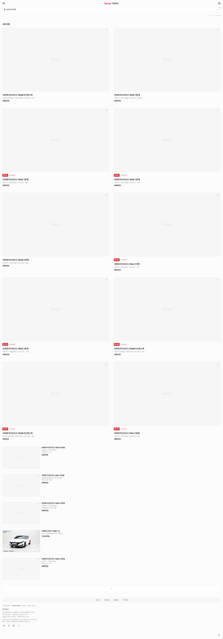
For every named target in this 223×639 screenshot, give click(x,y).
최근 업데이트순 (219, 3)
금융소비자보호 (31, 606)
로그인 (97, 600)
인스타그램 (9, 625)
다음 (217, 589)
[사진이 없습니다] (21, 457)
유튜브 (14, 625)
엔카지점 (107, 600)
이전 (5, 589)
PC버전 (125, 600)
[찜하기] (106, 30)
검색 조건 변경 (11, 9)
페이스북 (18, 625)
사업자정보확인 (6, 606)
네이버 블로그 (4, 625)
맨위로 (219, 635)
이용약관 (24, 606)
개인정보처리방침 (15, 606)
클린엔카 (116, 600)
